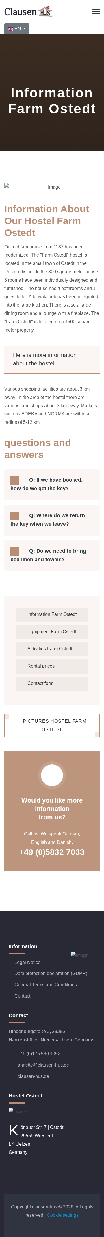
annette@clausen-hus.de (43, 1065)
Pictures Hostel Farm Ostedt (53, 725)
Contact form (40, 683)
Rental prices (41, 666)
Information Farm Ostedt (52, 614)
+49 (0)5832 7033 (52, 852)
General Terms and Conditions (45, 984)
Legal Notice (27, 962)
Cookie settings (63, 1215)
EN (17, 28)
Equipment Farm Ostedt (51, 631)
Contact (22, 995)
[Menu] (96, 11)
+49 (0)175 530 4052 (39, 1053)
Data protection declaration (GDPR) (50, 973)
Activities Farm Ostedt (49, 648)
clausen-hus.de (33, 1076)
